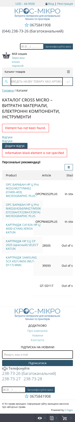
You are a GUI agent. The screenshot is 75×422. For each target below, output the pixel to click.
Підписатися (37, 363)
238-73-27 (11, 379)
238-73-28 (33, 379)
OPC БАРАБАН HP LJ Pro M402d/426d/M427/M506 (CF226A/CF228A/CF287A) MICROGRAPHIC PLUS (23, 210)
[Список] (69, 167)
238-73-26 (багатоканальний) (29, 373)
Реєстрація (65, 4)
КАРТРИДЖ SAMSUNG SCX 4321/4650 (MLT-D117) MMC (21, 261)
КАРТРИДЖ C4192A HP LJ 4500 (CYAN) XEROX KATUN (23, 228)
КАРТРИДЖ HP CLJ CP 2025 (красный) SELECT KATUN (22, 245)
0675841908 (40, 24)
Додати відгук (15, 146)
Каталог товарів (15, 72)
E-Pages (69, 410)
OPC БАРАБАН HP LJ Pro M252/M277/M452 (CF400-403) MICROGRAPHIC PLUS (22, 190)
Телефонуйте (19, 368)
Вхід (51, 4)
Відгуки (7, 137)
